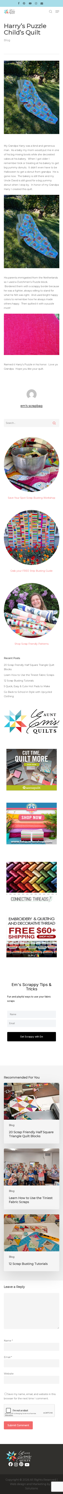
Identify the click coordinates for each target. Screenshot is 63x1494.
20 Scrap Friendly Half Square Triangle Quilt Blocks (29, 667)
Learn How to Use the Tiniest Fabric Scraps (29, 675)
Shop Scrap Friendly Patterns (32, 643)
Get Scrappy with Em (31, 1036)
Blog (7, 40)
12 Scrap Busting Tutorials (19, 680)
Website (9, 1373)
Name (8, 1340)
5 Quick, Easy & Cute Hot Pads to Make (27, 686)
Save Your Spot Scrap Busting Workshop (31, 497)
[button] (57, 11)
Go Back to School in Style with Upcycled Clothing (28, 694)
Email (8, 1357)
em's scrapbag (31, 406)
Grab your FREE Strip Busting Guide (31, 570)
